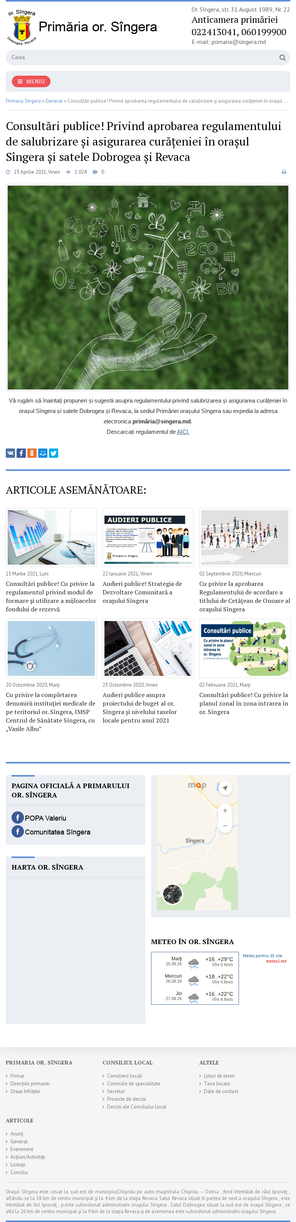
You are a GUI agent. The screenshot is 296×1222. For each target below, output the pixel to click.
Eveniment (21, 1149)
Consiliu (19, 1172)
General (19, 1141)
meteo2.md (276, 961)
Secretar (116, 1091)
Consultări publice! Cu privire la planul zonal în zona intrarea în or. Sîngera (243, 703)
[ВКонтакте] (10, 453)
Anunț (16, 1134)
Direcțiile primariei (30, 1083)
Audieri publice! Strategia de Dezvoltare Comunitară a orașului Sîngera (142, 592)
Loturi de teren (219, 1076)
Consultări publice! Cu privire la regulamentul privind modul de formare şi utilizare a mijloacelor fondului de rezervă (51, 596)
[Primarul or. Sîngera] (52, 821)
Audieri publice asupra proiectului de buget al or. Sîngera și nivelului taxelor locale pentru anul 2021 (140, 707)
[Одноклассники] (32, 453)
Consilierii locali (124, 1076)
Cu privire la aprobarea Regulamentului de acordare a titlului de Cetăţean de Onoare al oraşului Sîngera (244, 596)
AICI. (183, 431)
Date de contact (221, 1091)
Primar (17, 1076)
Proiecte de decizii (126, 1099)
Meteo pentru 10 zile (263, 955)
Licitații (17, 1164)
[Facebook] (21, 453)
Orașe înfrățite (25, 1091)
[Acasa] (83, 26)
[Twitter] (53, 453)
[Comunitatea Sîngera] (52, 835)
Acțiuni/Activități (27, 1157)
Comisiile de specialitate (133, 1083)
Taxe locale (217, 1083)
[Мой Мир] (42, 453)
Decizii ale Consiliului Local (136, 1107)
